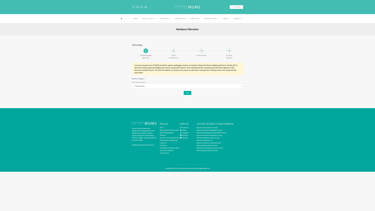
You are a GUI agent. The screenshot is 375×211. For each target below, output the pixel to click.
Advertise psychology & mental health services (211, 132)
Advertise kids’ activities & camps (207, 127)
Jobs (225, 18)
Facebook (185, 127)
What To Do (148, 18)
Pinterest (185, 135)
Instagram (185, 132)
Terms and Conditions (167, 150)
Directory (195, 18)
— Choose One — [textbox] (139, 86)
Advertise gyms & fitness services (207, 150)
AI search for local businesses (169, 138)
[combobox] (187, 86)
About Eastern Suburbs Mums (169, 130)
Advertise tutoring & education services (209, 135)
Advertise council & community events (208, 143)
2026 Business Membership (169, 140)
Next (187, 93)
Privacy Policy (164, 153)
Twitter (184, 130)
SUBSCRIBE (236, 7)
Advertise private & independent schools (209, 130)
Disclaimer (163, 145)
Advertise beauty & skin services (206, 145)
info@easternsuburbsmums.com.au (143, 145)
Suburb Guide (210, 18)
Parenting (179, 18)
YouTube (185, 138)
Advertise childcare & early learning (207, 138)
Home (135, 18)
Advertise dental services (204, 140)
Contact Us (163, 143)
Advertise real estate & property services (209, 148)
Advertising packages (167, 132)
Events (237, 18)
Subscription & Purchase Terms (170, 148)
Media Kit (163, 135)
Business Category (138, 79)
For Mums (164, 18)
